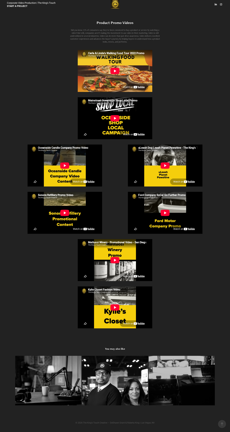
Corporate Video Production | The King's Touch (31, 2)
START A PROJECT (17, 6)
